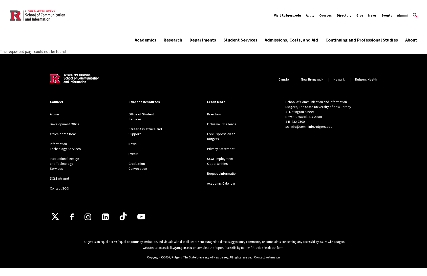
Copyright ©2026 (158, 257)
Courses (325, 15)
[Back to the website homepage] (37, 15)
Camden (284, 79)
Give (359, 15)
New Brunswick (312, 79)
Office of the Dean (63, 134)
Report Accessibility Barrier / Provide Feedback (245, 248)
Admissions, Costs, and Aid (291, 40)
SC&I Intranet (59, 178)
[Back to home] (74, 79)
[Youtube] (141, 216)
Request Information (222, 173)
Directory (344, 15)
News (372, 15)
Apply (310, 15)
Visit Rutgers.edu (287, 15)
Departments (203, 40)
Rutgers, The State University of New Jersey (199, 257)
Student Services (240, 40)
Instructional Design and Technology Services (64, 163)
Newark (339, 79)
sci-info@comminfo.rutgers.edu (308, 126)
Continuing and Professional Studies (361, 40)
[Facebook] (72, 216)
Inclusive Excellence (221, 124)
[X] (55, 216)
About (411, 40)
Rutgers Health (366, 79)
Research (173, 40)
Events (387, 15)
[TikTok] (123, 216)
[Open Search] (415, 15)
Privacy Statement (221, 149)
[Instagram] (88, 216)
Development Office (65, 124)
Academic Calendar (221, 183)
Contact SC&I (59, 188)
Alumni (402, 15)
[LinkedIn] (105, 216)
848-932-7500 (295, 121)
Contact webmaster (267, 257)
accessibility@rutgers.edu (175, 248)
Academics (145, 40)
